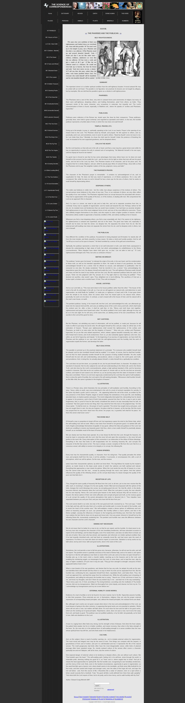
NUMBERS (118, 699)
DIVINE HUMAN (109, 697)
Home (76, 697)
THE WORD (120, 697)
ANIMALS (94, 699)
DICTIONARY (84, 697)
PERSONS (86, 699)
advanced (110, 689)
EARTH (99, 697)
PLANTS (102, 699)
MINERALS (110, 699)
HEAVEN (93, 697)
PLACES (128, 697)
